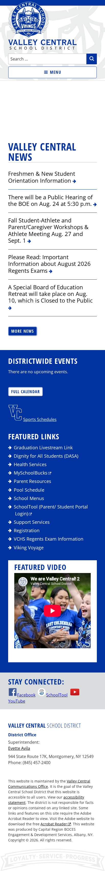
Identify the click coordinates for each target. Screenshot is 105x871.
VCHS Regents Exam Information (48, 539)
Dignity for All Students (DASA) (46, 456)
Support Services (32, 522)
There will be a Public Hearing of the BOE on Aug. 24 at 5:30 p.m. (50, 200)
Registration (27, 530)
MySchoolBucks (30, 473)
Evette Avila (19, 748)
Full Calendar (25, 391)
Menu (55, 72)
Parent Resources (32, 481)
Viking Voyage (29, 547)
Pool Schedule (29, 490)
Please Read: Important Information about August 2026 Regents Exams (49, 263)
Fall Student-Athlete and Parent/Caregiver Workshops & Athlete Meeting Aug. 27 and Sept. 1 (48, 230)
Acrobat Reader (54, 824)
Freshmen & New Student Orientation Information (41, 177)
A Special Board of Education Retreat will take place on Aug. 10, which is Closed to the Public (50, 293)
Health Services (30, 464)
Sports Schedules (40, 419)
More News (22, 331)
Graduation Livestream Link (43, 447)
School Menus (29, 498)
